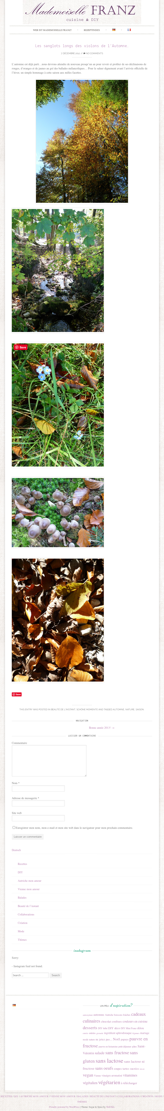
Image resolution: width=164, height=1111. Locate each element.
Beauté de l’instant (28, 906)
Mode (21, 931)
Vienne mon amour (29, 889)
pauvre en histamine (108, 1046)
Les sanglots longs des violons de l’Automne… (82, 46)
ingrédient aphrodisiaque (118, 1033)
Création (22, 923)
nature (129, 709)
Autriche (109, 1014)
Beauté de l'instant (63, 709)
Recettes (22, 864)
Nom (16, 783)
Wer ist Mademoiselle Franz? (52, 29)
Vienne (97, 1075)
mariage (144, 1033)
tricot (142, 1068)
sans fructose (117, 1052)
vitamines (130, 1075)
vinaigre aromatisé (112, 1075)
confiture (117, 1021)
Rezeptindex (92, 29)
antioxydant (88, 1015)
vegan (88, 1075)
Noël (116, 1039)
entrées (92, 1033)
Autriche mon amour (29, 881)
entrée (85, 1033)
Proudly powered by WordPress (64, 1106)
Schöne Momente (87, 709)
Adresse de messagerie (25, 798)
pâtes (134, 1046)
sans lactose (109, 1060)
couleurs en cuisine (135, 1021)
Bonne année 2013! (101, 728)
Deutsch (16, 850)
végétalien (90, 1082)
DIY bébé (102, 1028)
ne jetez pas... (104, 1039)
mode (85, 1039)
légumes (135, 1033)
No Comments (94, 53)
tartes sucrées (131, 1068)
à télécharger (129, 1083)
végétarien (109, 1082)
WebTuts (110, 1106)
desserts (90, 1027)
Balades (22, 897)
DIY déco (114, 1028)
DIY (20, 872)
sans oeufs (104, 1068)
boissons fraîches (122, 1014)
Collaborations (26, 914)
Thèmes (22, 940)
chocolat (106, 1021)
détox (140, 1028)
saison (140, 709)
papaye (125, 1039)
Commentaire (19, 743)
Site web (17, 813)
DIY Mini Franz (128, 1028)
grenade (99, 1033)
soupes (118, 1068)
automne (118, 709)
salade (100, 1052)
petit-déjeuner (124, 1046)
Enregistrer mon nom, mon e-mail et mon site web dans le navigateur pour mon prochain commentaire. (74, 828)
